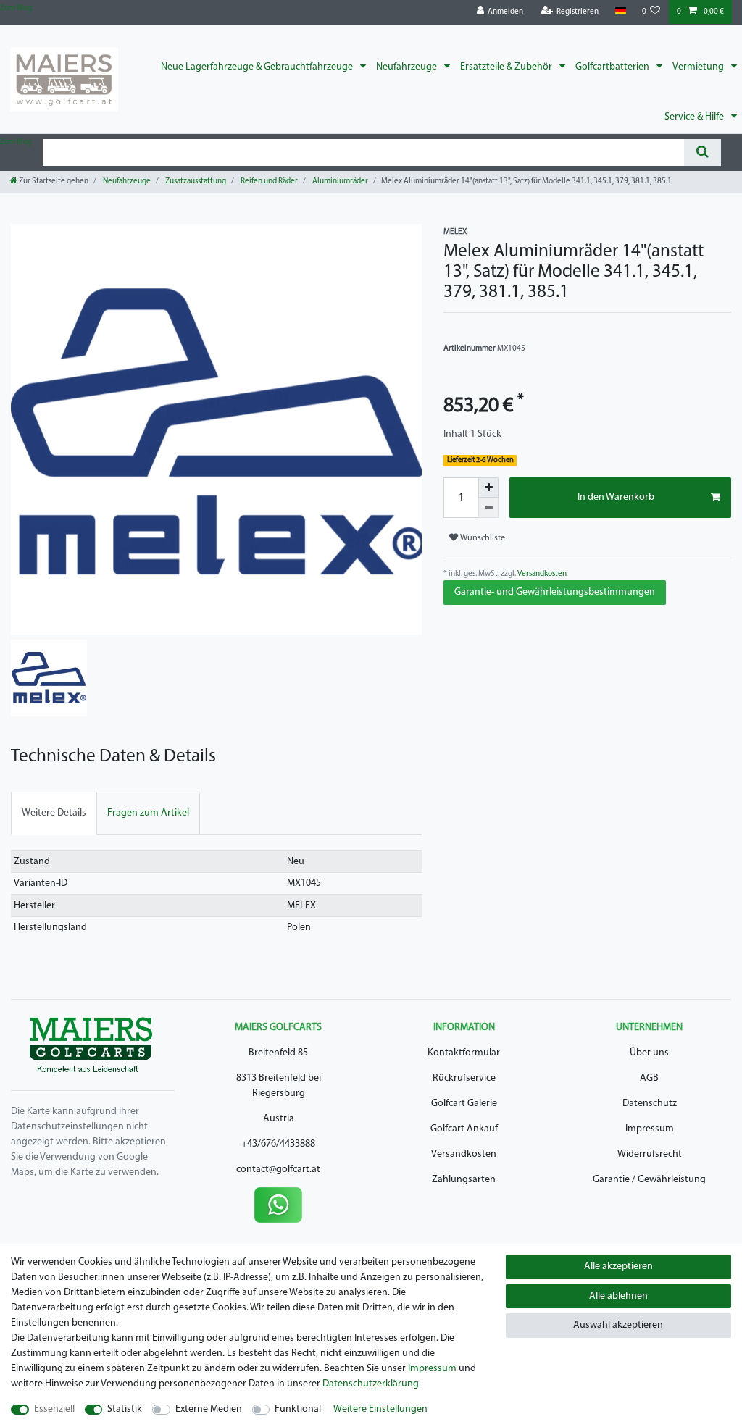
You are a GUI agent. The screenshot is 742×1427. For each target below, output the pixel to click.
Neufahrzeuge (407, 67)
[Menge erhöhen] (488, 487)
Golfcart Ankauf (464, 1128)
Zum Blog (16, 8)
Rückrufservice (464, 1078)
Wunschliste (481, 538)
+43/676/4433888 (278, 1144)
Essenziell (54, 1409)
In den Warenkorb (616, 497)
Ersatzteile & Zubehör (507, 67)
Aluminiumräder (339, 181)
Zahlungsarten (464, 1179)
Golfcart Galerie (464, 1103)
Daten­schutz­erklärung (370, 1383)
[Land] (619, 11)
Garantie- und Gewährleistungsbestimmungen (554, 592)
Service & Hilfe (695, 117)
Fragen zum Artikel (148, 813)
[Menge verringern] (488, 508)
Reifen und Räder (268, 181)
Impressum (649, 1128)
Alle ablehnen (618, 1296)
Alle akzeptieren (618, 1266)
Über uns (649, 1052)
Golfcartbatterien (613, 67)
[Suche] (702, 152)
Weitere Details (54, 813)
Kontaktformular (464, 1052)
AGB (649, 1078)
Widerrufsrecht (649, 1154)
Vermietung (699, 67)
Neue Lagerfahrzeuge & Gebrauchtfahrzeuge (258, 67)
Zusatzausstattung (195, 181)
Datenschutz (649, 1103)
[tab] (54, 813)
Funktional (298, 1409)
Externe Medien (208, 1409)
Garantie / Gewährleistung (649, 1179)
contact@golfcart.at (278, 1169)
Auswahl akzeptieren (618, 1325)
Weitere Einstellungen (380, 1409)
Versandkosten (541, 574)
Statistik (124, 1409)
